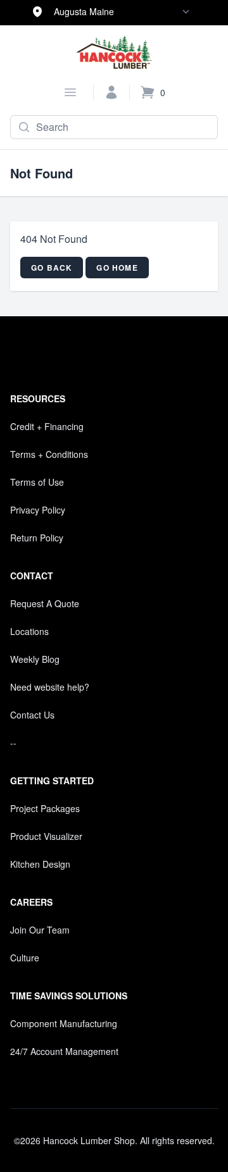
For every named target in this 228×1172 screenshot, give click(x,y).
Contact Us (32, 714)
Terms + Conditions (49, 454)
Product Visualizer (46, 836)
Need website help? (49, 687)
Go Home (116, 267)
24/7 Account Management (64, 1051)
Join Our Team (40, 929)
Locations (29, 631)
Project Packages (45, 808)
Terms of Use (37, 482)
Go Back (51, 267)
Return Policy (36, 537)
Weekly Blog (35, 659)
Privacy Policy (37, 509)
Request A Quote (44, 603)
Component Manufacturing (63, 1023)
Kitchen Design (40, 864)
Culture (24, 957)
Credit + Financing (47, 426)
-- (13, 742)
